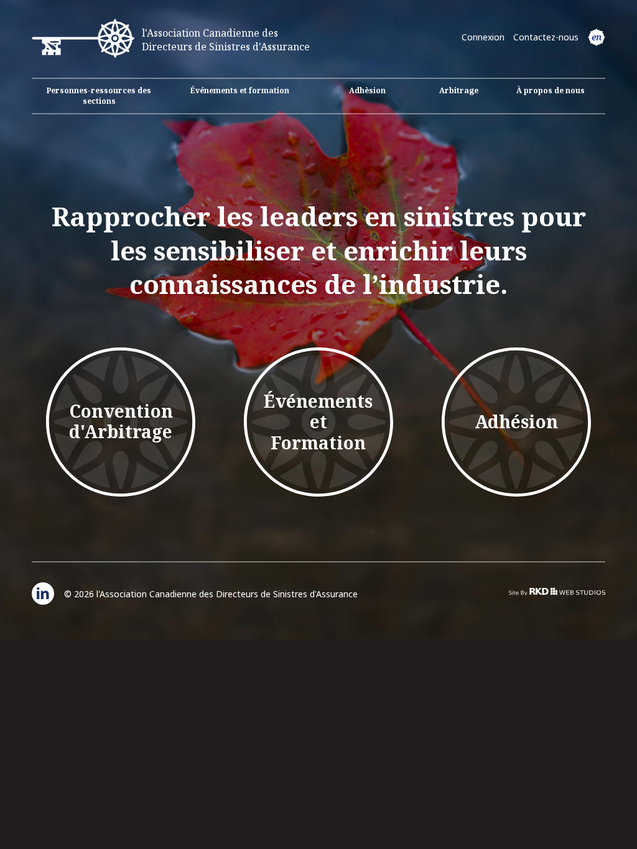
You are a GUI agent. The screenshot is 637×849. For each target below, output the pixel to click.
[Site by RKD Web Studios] (557, 591)
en (597, 37)
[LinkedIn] (43, 593)
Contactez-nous (546, 37)
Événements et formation (239, 90)
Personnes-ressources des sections (99, 95)
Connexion (483, 37)
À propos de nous (550, 90)
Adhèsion (367, 90)
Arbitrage (458, 90)
